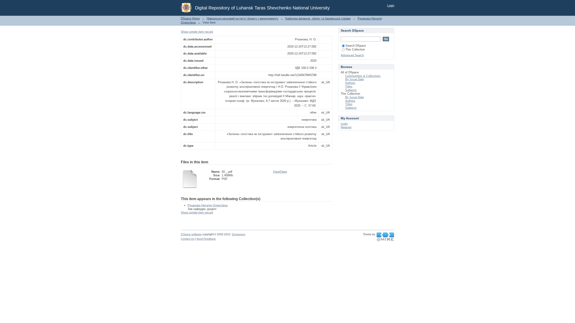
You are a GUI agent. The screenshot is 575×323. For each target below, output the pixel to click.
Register (346, 127)
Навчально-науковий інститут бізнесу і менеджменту (242, 18)
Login (390, 5)
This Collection (355, 49)
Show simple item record (197, 31)
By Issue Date (354, 79)
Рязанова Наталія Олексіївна (208, 205)
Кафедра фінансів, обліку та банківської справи (318, 18)
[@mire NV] (385, 236)
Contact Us (187, 238)
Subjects (351, 90)
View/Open (280, 171)
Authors (350, 83)
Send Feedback (206, 238)
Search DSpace (355, 45)
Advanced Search (352, 55)
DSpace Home (190, 18)
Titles (348, 86)
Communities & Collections (362, 76)
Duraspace (238, 234)
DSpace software (191, 234)
